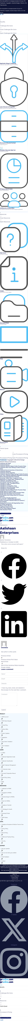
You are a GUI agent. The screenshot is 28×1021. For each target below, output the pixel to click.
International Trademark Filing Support (9, 482)
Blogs (1, 358)
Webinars (2, 389)
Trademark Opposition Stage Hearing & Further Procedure (14, 474)
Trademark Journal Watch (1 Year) (8, 480)
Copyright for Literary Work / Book (8, 486)
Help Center (3, 253)
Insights (2, 291)
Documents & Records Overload (8, 143)
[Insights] (14, 273)
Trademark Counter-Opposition (7, 472)
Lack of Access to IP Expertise (7, 107)
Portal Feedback (5, 857)
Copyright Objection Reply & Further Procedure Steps (13, 490)
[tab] (3, 460)
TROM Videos (4, 817)
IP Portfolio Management (6, 504)
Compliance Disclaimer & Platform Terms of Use (12, 824)
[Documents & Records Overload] (14, 126)
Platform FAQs (4, 729)
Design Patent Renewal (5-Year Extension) (10, 494)
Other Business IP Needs (6, 509)
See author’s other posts (8, 652)
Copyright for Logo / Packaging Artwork (9, 483)
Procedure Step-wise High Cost (7, 150)
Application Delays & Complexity (8, 63)
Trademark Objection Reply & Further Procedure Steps (13, 466)
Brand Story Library (6, 777)
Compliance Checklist (6, 805)
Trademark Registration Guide (8, 757)
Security (3, 841)
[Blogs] (14, 342)
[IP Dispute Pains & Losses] (14, 170)
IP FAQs (3, 752)
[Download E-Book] (14, 308)
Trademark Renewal (4, 465)
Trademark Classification (7, 761)
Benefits (2, 987)
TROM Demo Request (6, 721)
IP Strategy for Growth (6, 809)
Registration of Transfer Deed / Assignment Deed (12, 479)
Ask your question (5, 848)
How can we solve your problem (8, 852)
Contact (3, 861)
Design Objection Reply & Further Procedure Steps (12, 492)
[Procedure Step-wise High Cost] (14, 148)
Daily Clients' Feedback (6, 741)
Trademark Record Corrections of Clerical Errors (11, 470)
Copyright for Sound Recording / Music (9, 487)
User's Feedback (5, 745)
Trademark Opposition (5, 471)
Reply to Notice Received (6, 505)
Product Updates (5, 733)
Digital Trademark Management (8, 765)
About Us (15, 874)
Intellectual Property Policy (7, 837)
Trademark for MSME (6, 788)
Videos (1, 414)
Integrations (4, 737)
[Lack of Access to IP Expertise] (14, 86)
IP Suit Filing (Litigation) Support (8, 508)
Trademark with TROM (5, 463)
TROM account (4, 716)
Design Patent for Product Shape (8, 491)
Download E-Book (4, 323)
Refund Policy (4, 832)
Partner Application (14, 876)
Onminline (8, 540)
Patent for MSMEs (5, 801)
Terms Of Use (15, 879)
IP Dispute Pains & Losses (6, 189)
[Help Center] (14, 237)
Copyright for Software (5, 484)
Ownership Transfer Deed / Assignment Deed (11, 478)
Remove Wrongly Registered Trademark (9, 476)
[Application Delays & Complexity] (14, 48)
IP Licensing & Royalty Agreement (8, 498)
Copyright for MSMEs (6, 792)
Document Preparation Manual (8, 773)
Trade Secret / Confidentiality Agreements (10, 499)
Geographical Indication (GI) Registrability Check (11, 503)
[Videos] (14, 401)
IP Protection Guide (5, 769)
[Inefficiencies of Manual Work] (14, 199)
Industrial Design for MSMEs (8, 797)
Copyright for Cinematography (7, 488)
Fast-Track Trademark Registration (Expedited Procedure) (14, 475)
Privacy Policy (4, 828)
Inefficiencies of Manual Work (7, 208)
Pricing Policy (4, 725)
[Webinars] (14, 374)
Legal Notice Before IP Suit (6, 507)
